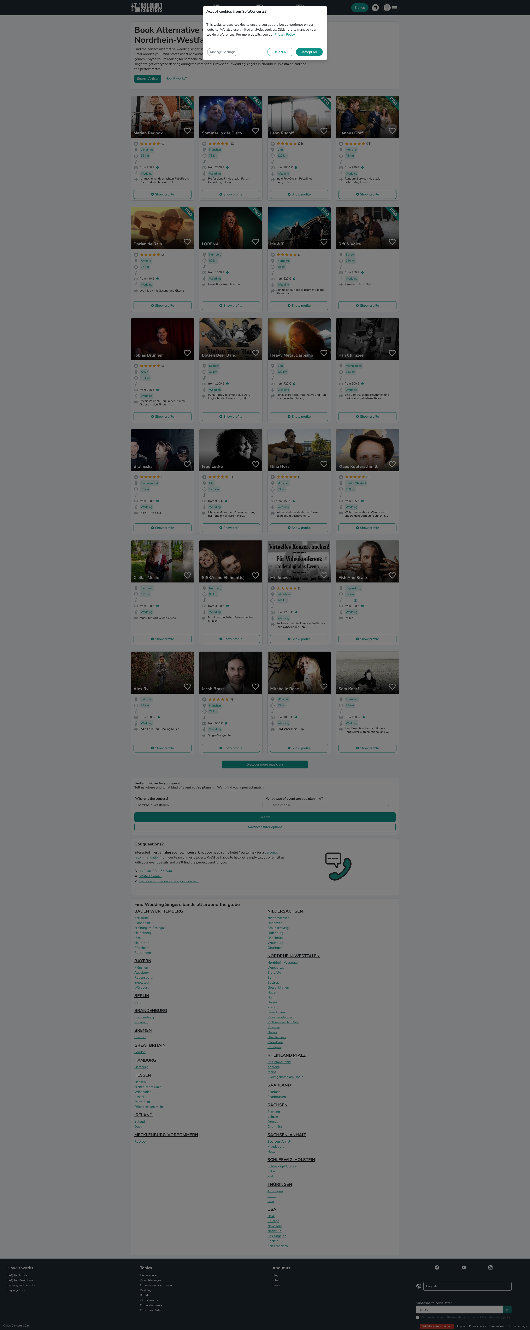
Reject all (281, 52)
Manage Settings (222, 52)
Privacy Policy (285, 34)
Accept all (309, 52)
